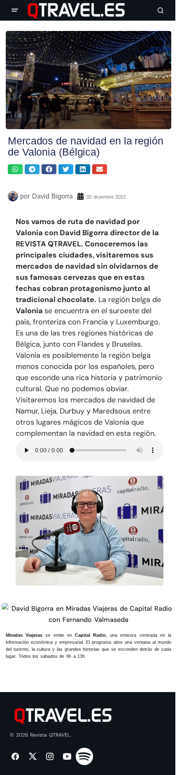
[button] (15, 10)
